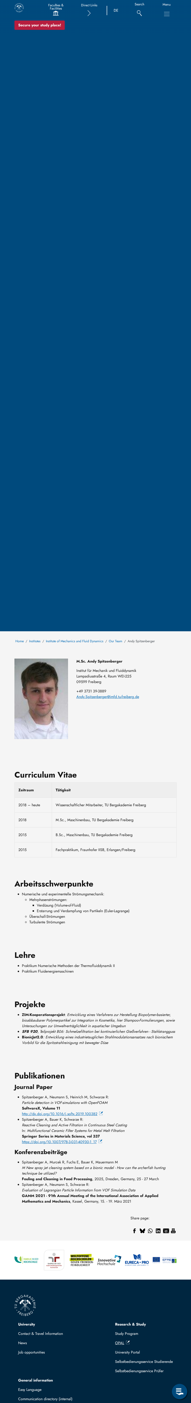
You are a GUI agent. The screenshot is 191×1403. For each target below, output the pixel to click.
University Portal (127, 1352)
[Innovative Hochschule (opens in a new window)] (109, 1260)
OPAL (119, 1343)
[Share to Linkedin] (158, 1230)
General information (35, 1380)
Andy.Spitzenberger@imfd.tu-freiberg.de (107, 696)
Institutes (35, 641)
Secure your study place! (39, 25)
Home (19, 641)
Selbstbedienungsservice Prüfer (139, 1371)
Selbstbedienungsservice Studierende (144, 1361)
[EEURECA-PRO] (137, 1260)
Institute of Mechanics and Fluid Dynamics (74, 641)
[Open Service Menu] (179, 1391)
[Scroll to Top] (179, 1372)
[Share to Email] (166, 1230)
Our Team (115, 641)
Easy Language (29, 1389)
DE (116, 10)
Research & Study (130, 1324)
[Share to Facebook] (134, 1230)
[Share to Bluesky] (142, 1230)
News (22, 1343)
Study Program (126, 1333)
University (26, 1324)
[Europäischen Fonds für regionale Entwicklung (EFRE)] (165, 1260)
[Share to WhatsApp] (150, 1230)
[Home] (19, 8)
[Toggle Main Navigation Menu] (166, 14)
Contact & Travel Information (40, 1333)
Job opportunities (31, 1352)
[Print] (173, 1230)
